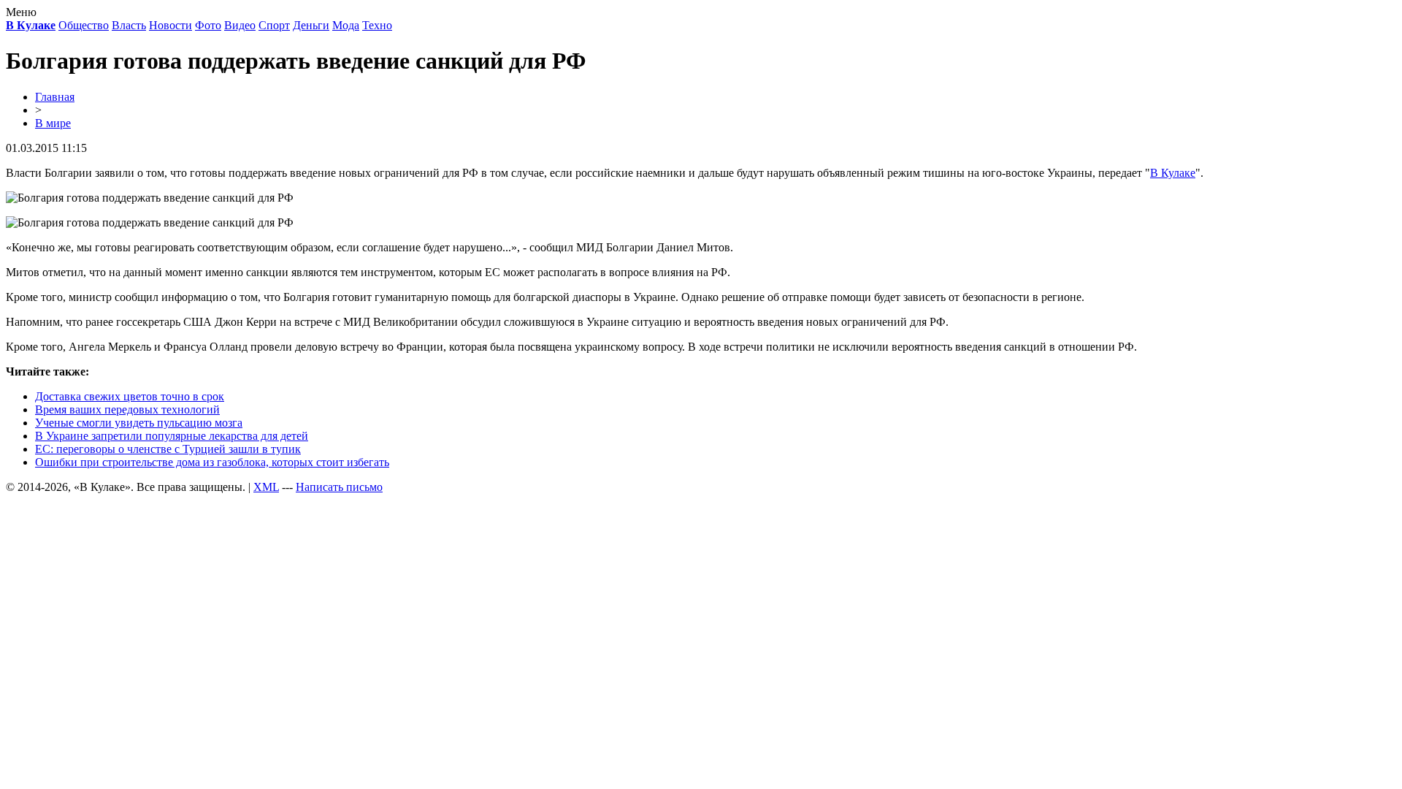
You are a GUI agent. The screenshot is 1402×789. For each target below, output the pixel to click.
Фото (208, 25)
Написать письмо (339, 487)
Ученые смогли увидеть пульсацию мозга (138, 422)
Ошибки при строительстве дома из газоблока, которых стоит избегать (212, 462)
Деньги (311, 25)
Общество (83, 25)
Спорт (274, 25)
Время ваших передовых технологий (127, 409)
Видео (240, 25)
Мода (345, 25)
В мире (53, 123)
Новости (170, 25)
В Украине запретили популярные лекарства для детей (171, 436)
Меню (21, 12)
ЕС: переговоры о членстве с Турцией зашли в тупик (168, 449)
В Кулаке (1172, 173)
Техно (377, 25)
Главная (54, 97)
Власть (129, 25)
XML (266, 487)
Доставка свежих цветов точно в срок (129, 396)
